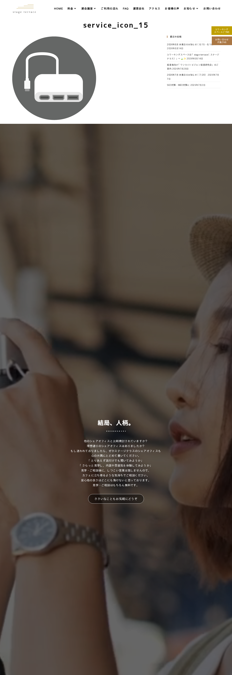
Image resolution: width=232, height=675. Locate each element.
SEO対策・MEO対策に (178, 85)
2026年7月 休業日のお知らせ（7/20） (187, 75)
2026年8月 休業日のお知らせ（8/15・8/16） (191, 44)
